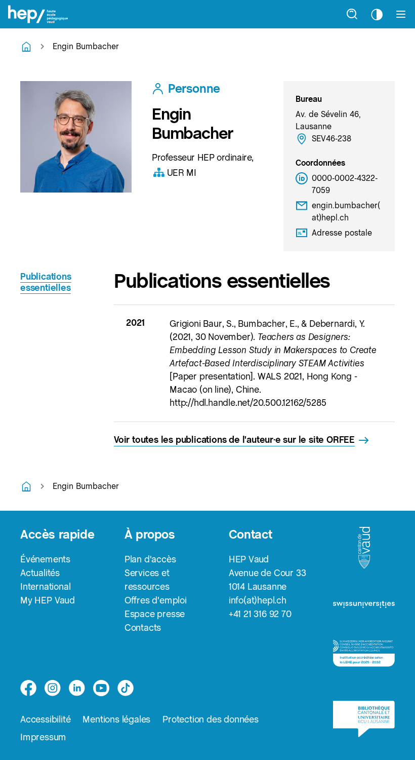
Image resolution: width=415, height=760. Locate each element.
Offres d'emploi (155, 600)
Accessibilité (45, 719)
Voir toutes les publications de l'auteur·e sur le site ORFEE (234, 439)
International (45, 586)
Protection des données (210, 719)
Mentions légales (116, 719)
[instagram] (53, 688)
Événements (45, 559)
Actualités (40, 572)
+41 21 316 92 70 (260, 614)
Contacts (142, 627)
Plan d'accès (150, 559)
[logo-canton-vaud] (363, 551)
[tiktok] (125, 688)
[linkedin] (77, 688)
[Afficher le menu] (401, 14)
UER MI (181, 172)
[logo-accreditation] (364, 657)
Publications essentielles (45, 282)
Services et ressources (147, 579)
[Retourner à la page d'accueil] (26, 47)
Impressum (43, 737)
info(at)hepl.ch (257, 600)
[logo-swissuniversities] (364, 607)
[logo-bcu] (364, 722)
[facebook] (28, 688)
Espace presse (154, 614)
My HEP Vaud (47, 600)
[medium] (101, 688)
